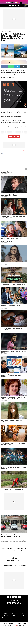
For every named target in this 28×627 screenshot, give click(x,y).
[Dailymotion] (20, 603)
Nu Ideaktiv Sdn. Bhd (13, 625)
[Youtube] (18, 603)
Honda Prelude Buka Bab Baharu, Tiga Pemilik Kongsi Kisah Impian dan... (13, 535)
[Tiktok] (15, 603)
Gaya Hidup (8, 31)
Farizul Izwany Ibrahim (7, 42)
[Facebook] (8, 603)
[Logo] (14, 5)
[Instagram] (10, 603)
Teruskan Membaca (14, 136)
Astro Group (23, 625)
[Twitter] (13, 603)
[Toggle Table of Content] (23, 62)
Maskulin (3, 31)
